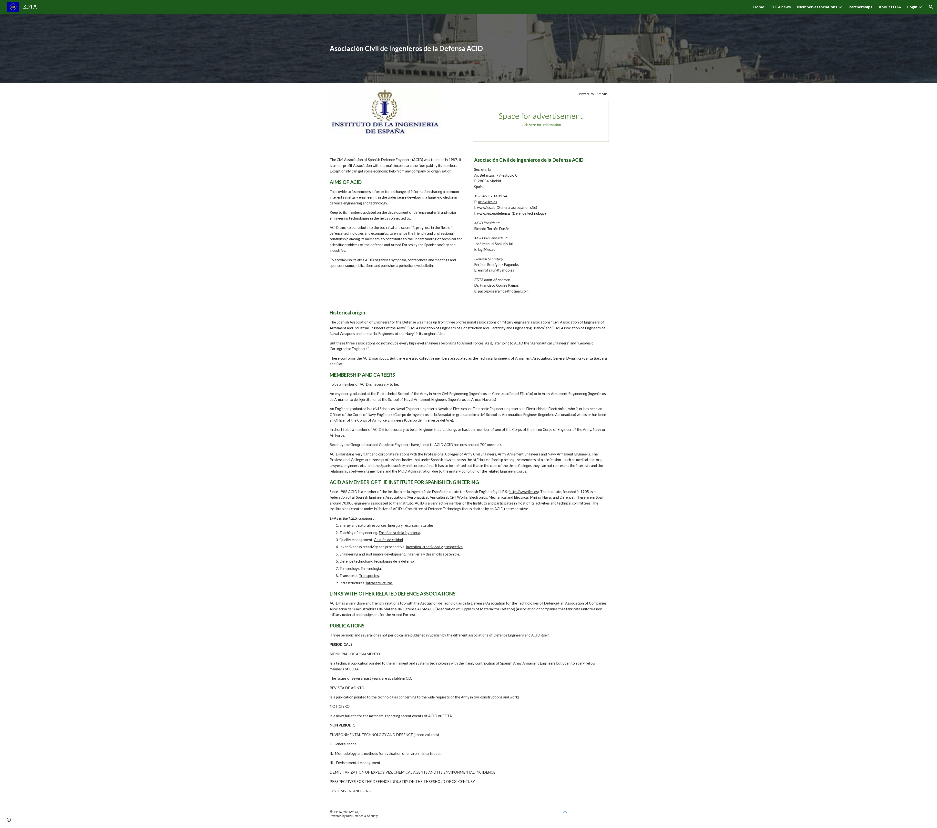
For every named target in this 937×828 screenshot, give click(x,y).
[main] (468, 48)
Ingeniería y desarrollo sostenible (433, 554)
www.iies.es (486, 207)
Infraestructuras (379, 583)
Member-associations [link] (817, 6)
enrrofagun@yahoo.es (496, 270)
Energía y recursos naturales (411, 525)
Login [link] (912, 6)
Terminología (370, 568)
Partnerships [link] (860, 6)
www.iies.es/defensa (493, 213)
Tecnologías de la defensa (393, 561)
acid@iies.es (487, 202)
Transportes (369, 576)
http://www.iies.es (523, 492)
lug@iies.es (486, 249)
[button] (931, 7)
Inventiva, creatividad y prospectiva (434, 547)
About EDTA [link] (890, 6)
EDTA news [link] (781, 6)
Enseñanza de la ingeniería (399, 533)
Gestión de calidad (388, 540)
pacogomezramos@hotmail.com (503, 291)
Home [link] (758, 6)
